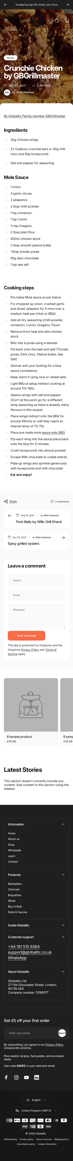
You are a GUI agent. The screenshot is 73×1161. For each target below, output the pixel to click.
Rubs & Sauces (17, 912)
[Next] (67, 4)
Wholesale (14, 850)
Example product (19, 737)
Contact (13, 861)
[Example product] (31, 705)
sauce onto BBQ (53, 432)
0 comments (62, 501)
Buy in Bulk (15, 906)
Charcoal (13, 889)
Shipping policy (61, 1139)
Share (13, 501)
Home (11, 833)
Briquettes (14, 895)
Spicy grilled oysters (24, 543)
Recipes (10, 58)
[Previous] (5, 4)
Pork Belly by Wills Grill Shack (39, 522)
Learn (11, 856)
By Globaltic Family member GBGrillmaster (34, 116)
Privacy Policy (30, 649)
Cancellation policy (26, 1144)
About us (13, 838)
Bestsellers (15, 883)
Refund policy (10, 1139)
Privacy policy (26, 1139)
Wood (11, 900)
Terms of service (44, 1139)
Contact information (47, 1144)
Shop (11, 844)
